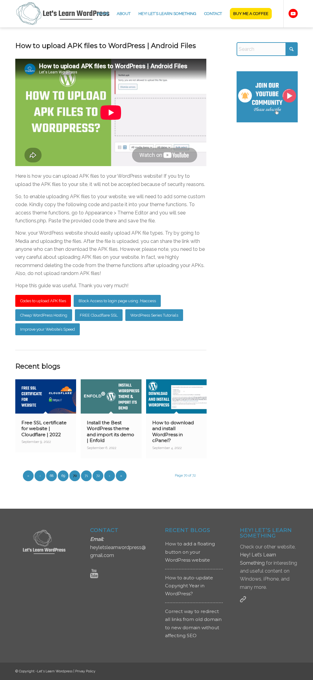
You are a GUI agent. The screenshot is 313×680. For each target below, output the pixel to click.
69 (63, 476)
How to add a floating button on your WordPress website (190, 552)
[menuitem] (103, 14)
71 (86, 476)
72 (98, 476)
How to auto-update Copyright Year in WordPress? (189, 586)
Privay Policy (85, 671)
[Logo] (66, 14)
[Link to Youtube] (293, 13)
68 (51, 476)
